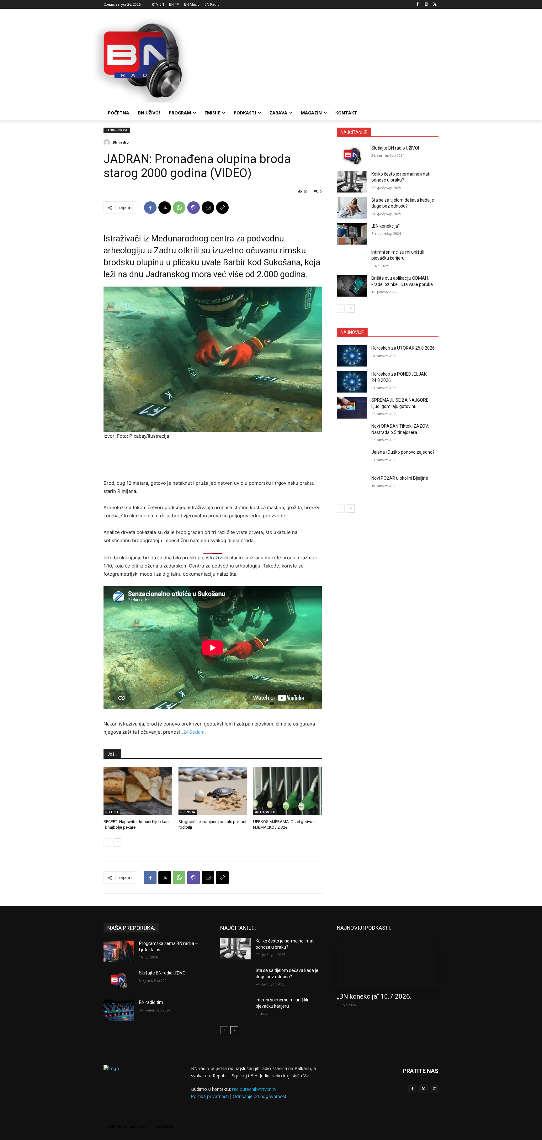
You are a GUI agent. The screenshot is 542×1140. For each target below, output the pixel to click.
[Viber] (193, 207)
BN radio (121, 142)
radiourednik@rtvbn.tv (254, 1089)
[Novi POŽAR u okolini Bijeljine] (352, 486)
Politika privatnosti (210, 1096)
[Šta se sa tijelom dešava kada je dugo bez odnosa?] (352, 208)
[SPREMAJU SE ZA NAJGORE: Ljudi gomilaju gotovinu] (352, 408)
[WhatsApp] (179, 207)
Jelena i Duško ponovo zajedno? (403, 452)
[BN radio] (108, 142)
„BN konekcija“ (385, 226)
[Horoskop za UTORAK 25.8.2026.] (352, 356)
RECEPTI (111, 812)
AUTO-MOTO (265, 812)
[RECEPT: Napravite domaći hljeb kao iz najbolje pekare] (138, 791)
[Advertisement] (318, 59)
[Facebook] (417, 4)
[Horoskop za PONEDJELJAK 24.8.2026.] (352, 382)
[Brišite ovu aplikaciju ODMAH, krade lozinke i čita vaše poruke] (352, 286)
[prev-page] (107, 842)
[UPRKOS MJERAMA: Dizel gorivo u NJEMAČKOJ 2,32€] (287, 791)
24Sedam (194, 732)
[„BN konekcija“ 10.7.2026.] (387, 963)
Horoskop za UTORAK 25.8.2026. (403, 348)
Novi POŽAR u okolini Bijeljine (399, 478)
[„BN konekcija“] (352, 234)
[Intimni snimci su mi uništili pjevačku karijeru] (352, 260)
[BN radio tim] (119, 1010)
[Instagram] (426, 4)
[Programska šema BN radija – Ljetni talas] (119, 951)
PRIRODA (187, 812)
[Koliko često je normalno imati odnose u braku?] (352, 182)
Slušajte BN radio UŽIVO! (395, 147)
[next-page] (117, 842)
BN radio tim (151, 1002)
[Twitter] (423, 1089)
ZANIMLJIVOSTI (116, 130)
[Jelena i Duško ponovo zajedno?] (352, 460)
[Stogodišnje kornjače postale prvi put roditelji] (212, 791)
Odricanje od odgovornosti (260, 1096)
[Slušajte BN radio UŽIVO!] (352, 155)
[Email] (208, 207)
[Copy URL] (222, 207)
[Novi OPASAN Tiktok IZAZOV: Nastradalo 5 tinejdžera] (352, 434)
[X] (434, 4)
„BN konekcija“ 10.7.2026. (374, 996)
